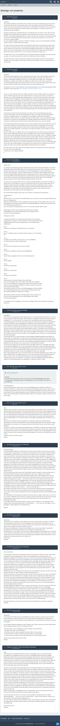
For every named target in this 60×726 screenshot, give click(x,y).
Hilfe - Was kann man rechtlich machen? (16, 366)
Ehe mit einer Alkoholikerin (13, 159)
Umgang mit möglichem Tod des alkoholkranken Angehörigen (21, 647)
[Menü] (58, 1)
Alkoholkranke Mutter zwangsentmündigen (17, 310)
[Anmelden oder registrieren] (54, 2)
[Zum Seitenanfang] (57, 724)
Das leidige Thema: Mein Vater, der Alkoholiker (18, 444)
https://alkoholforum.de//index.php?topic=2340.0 (30, 88)
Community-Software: (24, 723)
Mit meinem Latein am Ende (13, 514)
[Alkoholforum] (3, 1)
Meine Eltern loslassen (12, 16)
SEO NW (42, 723)
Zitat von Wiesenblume (12, 372)
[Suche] (50, 1)
